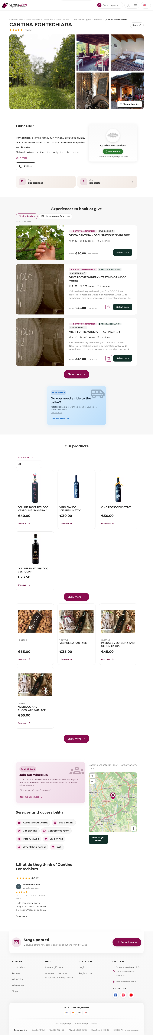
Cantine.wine (16, 19)
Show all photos (129, 104)
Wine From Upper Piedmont (87, 19)
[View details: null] (40, 242)
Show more (21, 158)
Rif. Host (25, 166)
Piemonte (48, 19)
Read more (21, 916)
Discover (24, 523)
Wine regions (33, 19)
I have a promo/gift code (55, 216)
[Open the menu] (131, 5)
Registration (85, 973)
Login (82, 967)
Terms (94, 1023)
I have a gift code (54, 967)
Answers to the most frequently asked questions (59, 975)
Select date (122, 252)
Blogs (15, 991)
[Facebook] (115, 995)
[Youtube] (131, 995)
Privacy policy (63, 1023)
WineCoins (17, 979)
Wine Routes (62, 19)
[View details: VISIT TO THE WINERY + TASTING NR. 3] (40, 342)
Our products (24, 458)
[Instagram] (123, 995)
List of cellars (18, 967)
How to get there (98, 839)
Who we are (18, 985)
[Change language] (146, 5)
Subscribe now (127, 942)
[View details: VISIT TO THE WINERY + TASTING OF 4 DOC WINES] (40, 289)
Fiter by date (26, 216)
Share (136, 25)
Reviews (16, 973)
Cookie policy (81, 1023)
